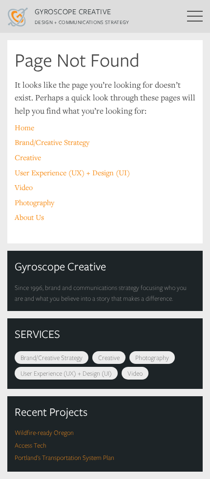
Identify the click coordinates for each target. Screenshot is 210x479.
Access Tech (30, 445)
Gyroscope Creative (73, 11)
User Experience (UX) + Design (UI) (72, 172)
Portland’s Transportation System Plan (64, 457)
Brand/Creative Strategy (52, 142)
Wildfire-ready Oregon (44, 432)
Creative (28, 157)
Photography (34, 202)
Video (24, 187)
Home (24, 127)
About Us (29, 217)
